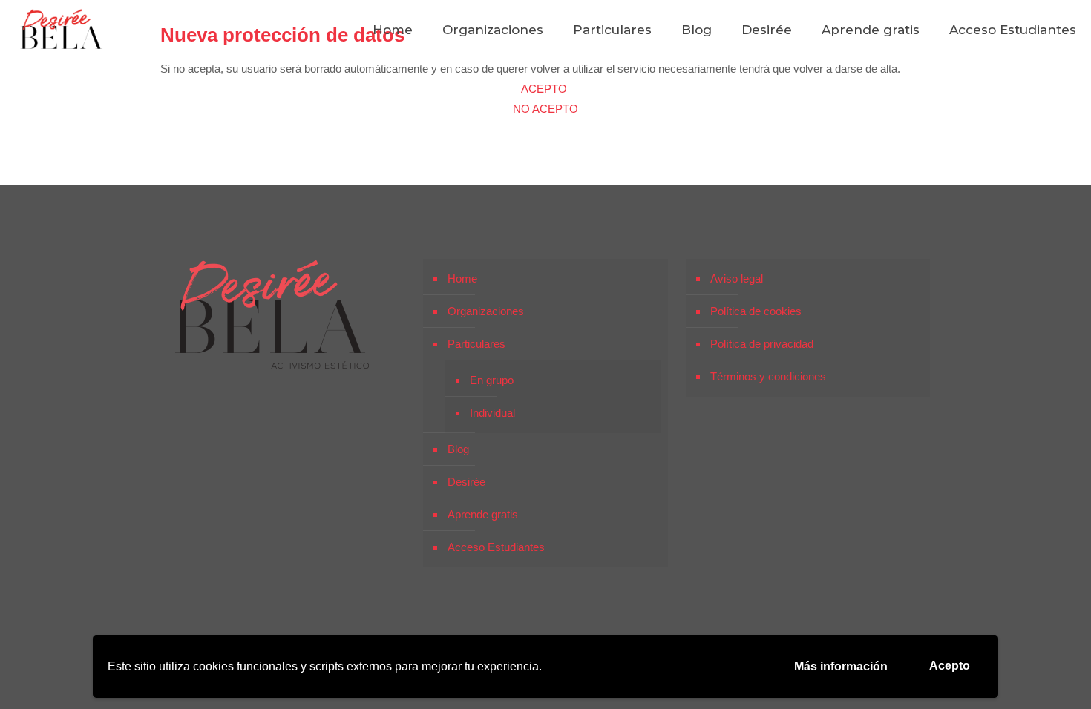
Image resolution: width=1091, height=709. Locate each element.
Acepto (949, 665)
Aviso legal (736, 278)
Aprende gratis (483, 514)
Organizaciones (486, 311)
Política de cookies (756, 311)
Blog (458, 449)
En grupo (492, 380)
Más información (841, 666)
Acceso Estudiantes (496, 547)
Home (462, 278)
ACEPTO (545, 88)
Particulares (476, 343)
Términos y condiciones (768, 376)
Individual (492, 412)
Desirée (466, 481)
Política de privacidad (761, 343)
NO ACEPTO (545, 108)
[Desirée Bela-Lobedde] (61, 29)
